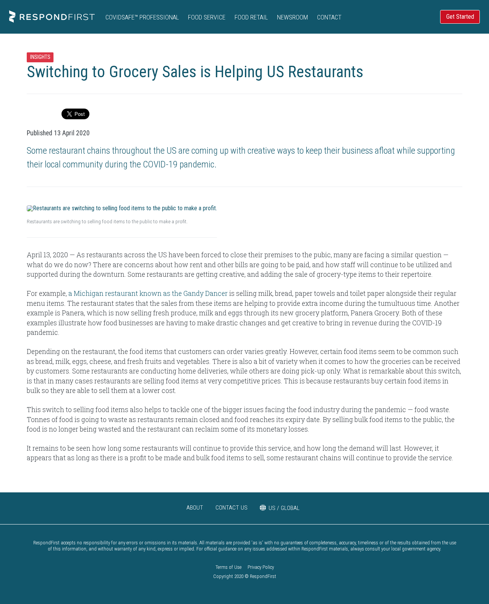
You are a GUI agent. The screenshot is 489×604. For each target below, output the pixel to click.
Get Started (460, 16)
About (194, 507)
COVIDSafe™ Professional (142, 17)
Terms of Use (228, 567)
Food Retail (251, 17)
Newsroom (292, 17)
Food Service (206, 17)
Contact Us (231, 507)
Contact (329, 17)
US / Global (284, 508)
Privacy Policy (261, 567)
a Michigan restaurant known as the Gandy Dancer (148, 293)
